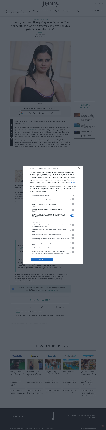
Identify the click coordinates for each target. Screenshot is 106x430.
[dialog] (53, 215)
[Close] (79, 168)
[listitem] (53, 195)
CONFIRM (42, 259)
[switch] (72, 199)
